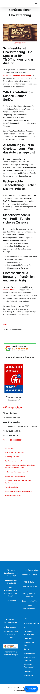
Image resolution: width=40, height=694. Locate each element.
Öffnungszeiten (12, 407)
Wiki (5, 324)
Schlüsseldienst (20, 43)
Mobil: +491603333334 (12, 440)
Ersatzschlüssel (9, 290)
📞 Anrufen (31, 689)
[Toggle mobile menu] (36, 3)
